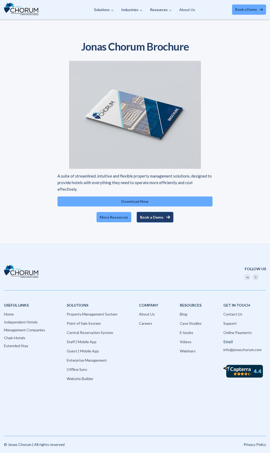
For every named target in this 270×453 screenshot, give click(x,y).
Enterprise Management (87, 360)
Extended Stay (16, 345)
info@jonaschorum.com (242, 349)
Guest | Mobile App (83, 351)
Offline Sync (77, 369)
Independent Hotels (21, 322)
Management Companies (24, 330)
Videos (185, 341)
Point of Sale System (84, 323)
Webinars (188, 351)
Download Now (134, 201)
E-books (186, 332)
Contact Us (232, 314)
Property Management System (92, 314)
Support (230, 323)
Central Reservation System (90, 332)
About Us (187, 9)
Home (9, 314)
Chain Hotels (14, 338)
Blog (183, 314)
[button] (103, 9)
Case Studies (191, 323)
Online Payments (237, 332)
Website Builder (80, 378)
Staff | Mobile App (82, 341)
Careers (145, 323)
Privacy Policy (255, 444)
